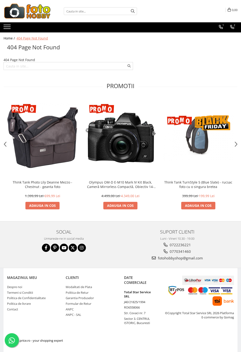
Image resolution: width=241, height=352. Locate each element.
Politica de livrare (19, 303)
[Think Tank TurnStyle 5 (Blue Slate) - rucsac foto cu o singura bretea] (198, 137)
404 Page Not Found (32, 38)
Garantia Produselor (80, 298)
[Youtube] (64, 248)
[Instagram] (82, 248)
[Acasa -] (27, 11)
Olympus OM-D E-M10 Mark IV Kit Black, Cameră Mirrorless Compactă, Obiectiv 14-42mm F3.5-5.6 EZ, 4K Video (120, 184)
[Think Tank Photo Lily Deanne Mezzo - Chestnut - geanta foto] (42, 137)
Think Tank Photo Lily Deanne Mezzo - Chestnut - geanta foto (42, 184)
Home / (10, 38)
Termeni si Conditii (20, 292)
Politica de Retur (77, 292)
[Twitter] (73, 248)
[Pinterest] (55, 248)
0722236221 (180, 244)
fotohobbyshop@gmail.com (180, 258)
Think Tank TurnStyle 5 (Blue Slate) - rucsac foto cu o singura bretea (198, 184)
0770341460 (180, 251)
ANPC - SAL (73, 315)
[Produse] (8, 28)
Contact (12, 309)
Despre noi (14, 287)
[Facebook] (46, 248)
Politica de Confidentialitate (26, 298)
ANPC (70, 309)
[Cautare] (133, 11)
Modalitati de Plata (79, 287)
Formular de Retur (78, 303)
